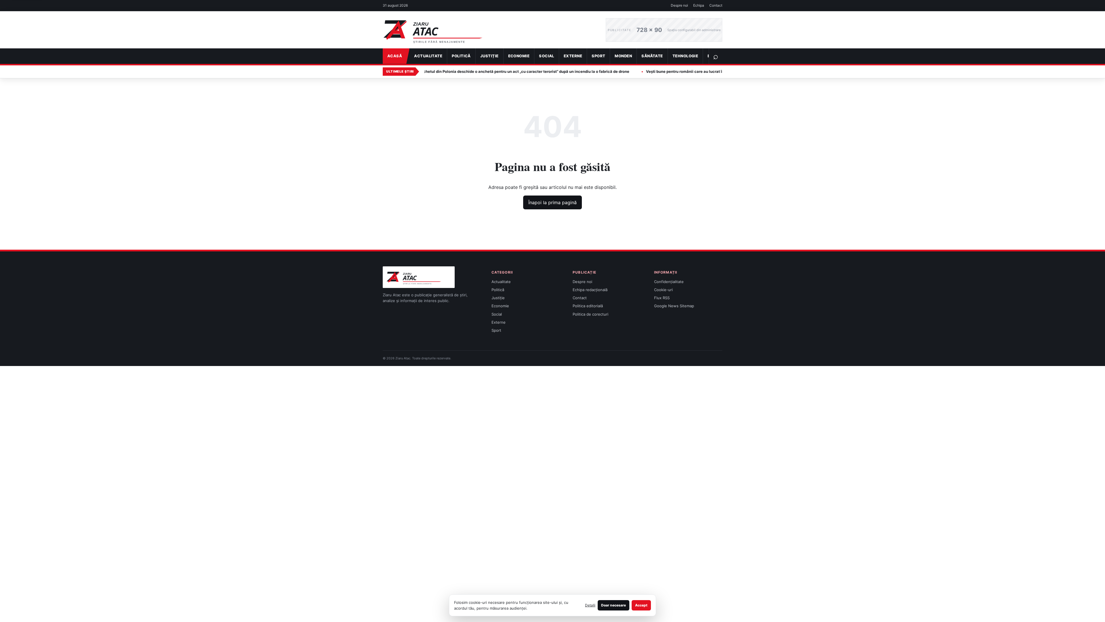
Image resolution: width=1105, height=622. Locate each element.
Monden (623, 56)
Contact (715, 5)
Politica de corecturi (590, 314)
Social (546, 56)
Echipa (698, 5)
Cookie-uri (663, 289)
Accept (641, 605)
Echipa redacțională (590, 289)
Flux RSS (662, 297)
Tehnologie (685, 56)
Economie (519, 56)
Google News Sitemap (674, 306)
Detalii (590, 605)
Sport (598, 56)
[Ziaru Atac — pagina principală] (490, 30)
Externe (573, 56)
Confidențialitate (669, 281)
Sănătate (652, 56)
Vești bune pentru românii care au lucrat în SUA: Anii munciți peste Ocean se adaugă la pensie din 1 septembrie (716, 71)
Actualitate (428, 56)
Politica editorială (588, 306)
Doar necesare (613, 605)
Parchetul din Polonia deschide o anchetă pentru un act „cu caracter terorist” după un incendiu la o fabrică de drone (492, 71)
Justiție (489, 56)
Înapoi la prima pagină (552, 202)
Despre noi (679, 5)
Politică (461, 56)
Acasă (394, 56)
